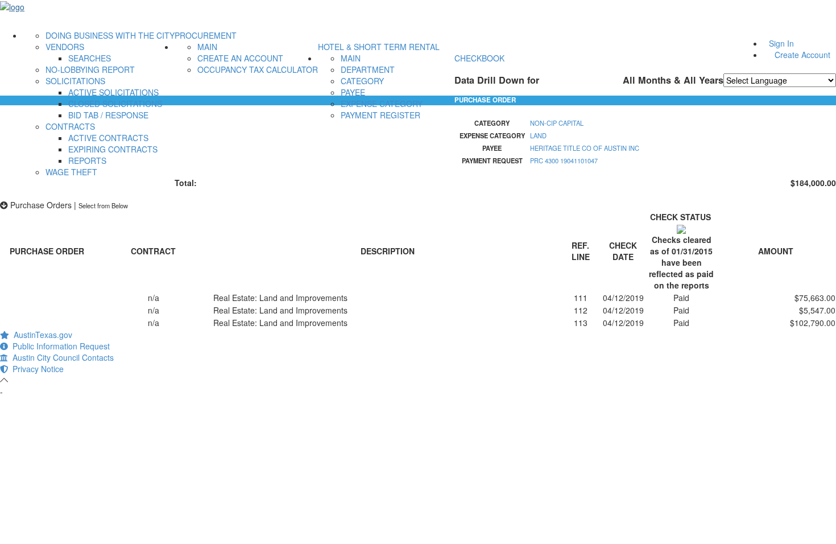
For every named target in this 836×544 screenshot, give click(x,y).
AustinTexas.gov (40, 334)
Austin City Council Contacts (61, 357)
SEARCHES (89, 58)
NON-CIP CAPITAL (556, 122)
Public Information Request (59, 346)
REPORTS (87, 160)
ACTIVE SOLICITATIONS (113, 92)
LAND (538, 135)
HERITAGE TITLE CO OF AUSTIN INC (584, 148)
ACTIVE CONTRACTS (108, 137)
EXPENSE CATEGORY (382, 103)
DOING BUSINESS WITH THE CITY (110, 35)
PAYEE (353, 92)
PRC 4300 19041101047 (564, 160)
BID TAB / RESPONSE (108, 115)
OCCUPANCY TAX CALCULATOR (257, 69)
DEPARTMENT (368, 69)
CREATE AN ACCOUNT (240, 58)
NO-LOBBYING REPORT (90, 69)
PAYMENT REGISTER (380, 115)
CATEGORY (362, 80)
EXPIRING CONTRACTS (113, 149)
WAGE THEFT (71, 172)
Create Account (802, 54)
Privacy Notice (36, 368)
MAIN (207, 46)
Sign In (781, 43)
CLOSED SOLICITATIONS (115, 103)
